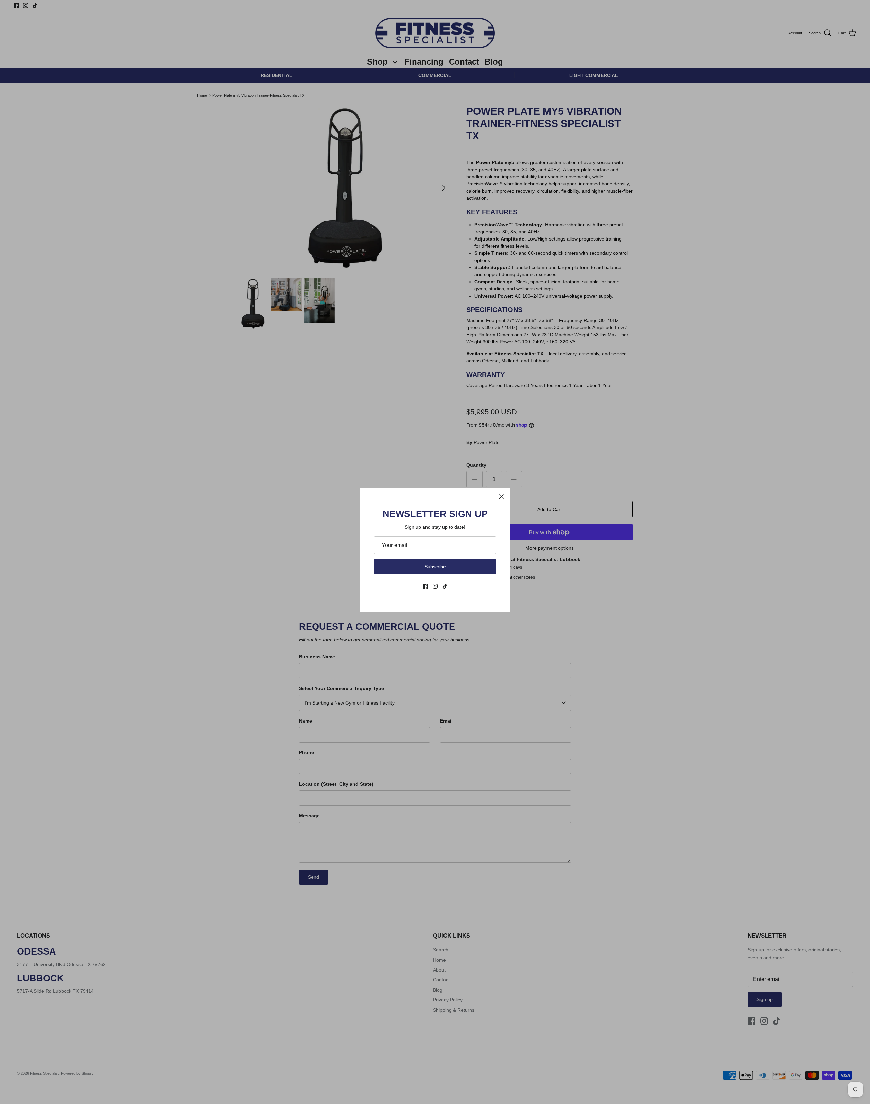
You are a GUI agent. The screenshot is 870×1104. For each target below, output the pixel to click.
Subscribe (435, 566)
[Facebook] (425, 586)
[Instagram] (435, 586)
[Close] (501, 496)
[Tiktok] (445, 586)
